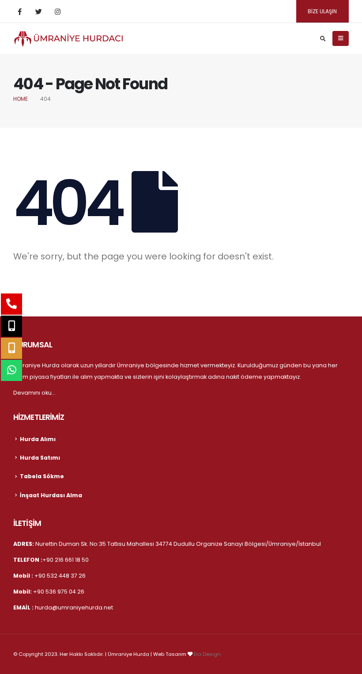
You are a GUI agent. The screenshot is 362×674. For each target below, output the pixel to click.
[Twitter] (38, 11)
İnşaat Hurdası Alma (51, 495)
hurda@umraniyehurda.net (74, 607)
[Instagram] (57, 11)
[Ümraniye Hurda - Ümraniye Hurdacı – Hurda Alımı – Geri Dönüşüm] (68, 39)
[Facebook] (19, 11)
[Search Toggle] (323, 39)
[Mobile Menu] (340, 38)
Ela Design (207, 654)
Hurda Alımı (38, 439)
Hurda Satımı (40, 457)
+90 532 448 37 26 (60, 575)
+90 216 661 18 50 (65, 560)
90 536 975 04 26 (60, 591)
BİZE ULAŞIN (322, 11)
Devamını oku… (34, 392)
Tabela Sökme (42, 476)
